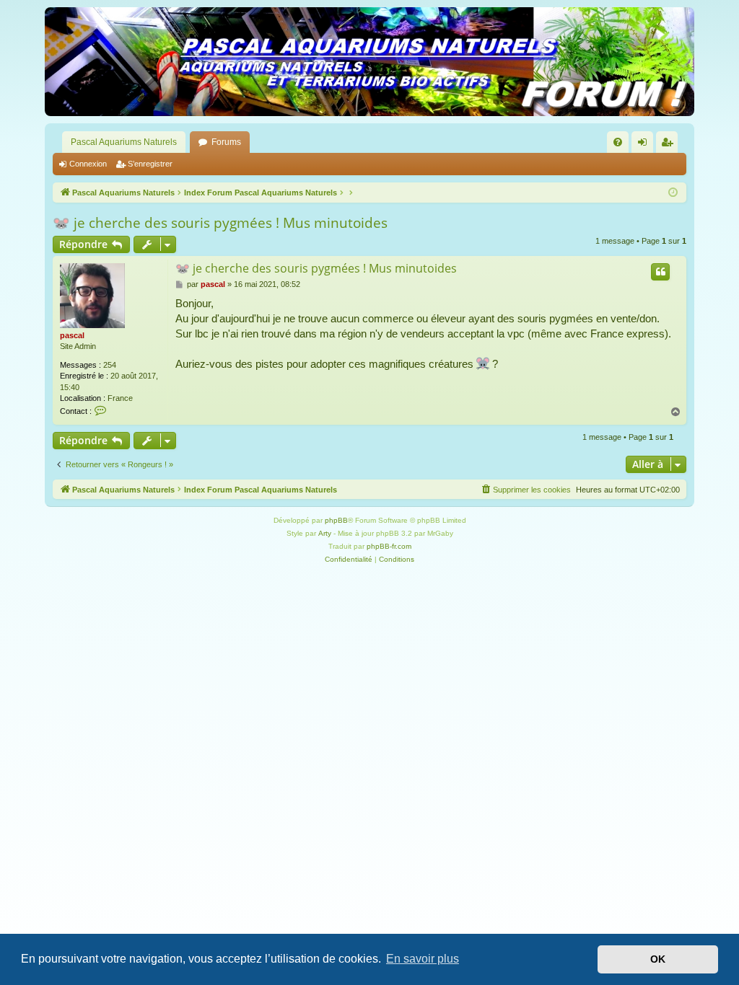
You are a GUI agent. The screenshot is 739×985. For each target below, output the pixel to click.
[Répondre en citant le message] (660, 272)
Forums (226, 142)
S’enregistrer (150, 163)
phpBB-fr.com (389, 546)
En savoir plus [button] (422, 959)
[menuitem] (618, 142)
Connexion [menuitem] (645, 145)
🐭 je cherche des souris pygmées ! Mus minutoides (220, 222)
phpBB (336, 520)
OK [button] (657, 959)
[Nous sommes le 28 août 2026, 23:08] (673, 193)
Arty (324, 533)
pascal (72, 335)
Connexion (88, 163)
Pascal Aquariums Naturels (124, 142)
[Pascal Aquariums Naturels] (369, 61)
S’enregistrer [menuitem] (670, 145)
